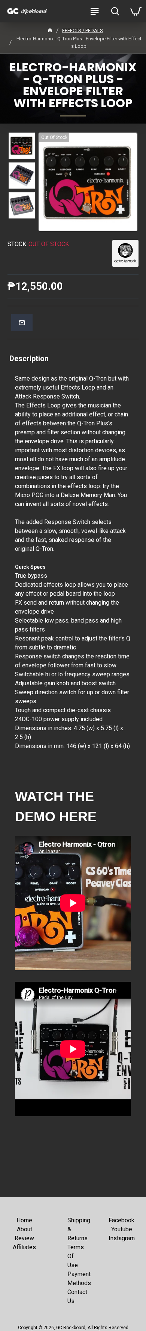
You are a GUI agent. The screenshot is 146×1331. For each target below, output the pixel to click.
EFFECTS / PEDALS (82, 30)
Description (29, 358)
